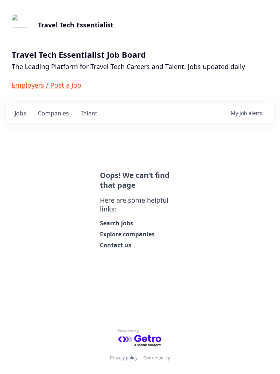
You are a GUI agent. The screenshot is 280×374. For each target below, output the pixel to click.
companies (53, 113)
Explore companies (127, 234)
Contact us (115, 245)
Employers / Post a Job (46, 85)
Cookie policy (156, 358)
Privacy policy (123, 358)
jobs (20, 113)
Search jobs (116, 223)
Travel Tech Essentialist (75, 24)
